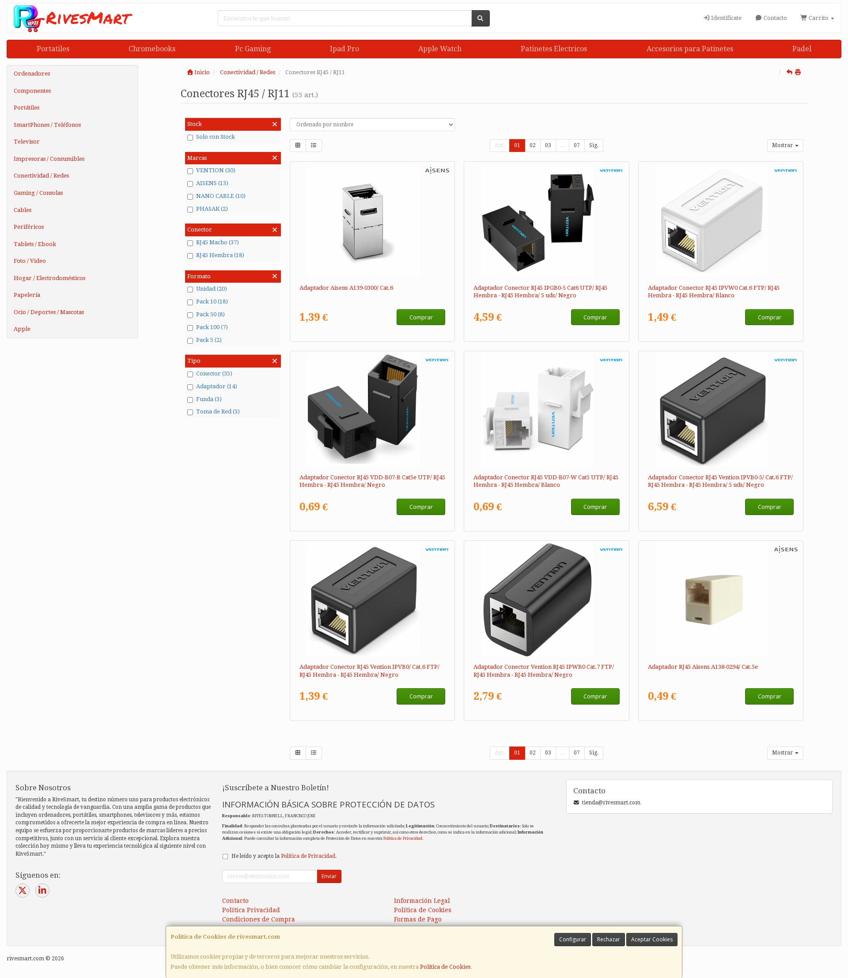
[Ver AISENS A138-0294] (721, 599)
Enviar (329, 876)
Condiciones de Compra (258, 919)
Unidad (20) (211, 288)
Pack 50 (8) (210, 314)
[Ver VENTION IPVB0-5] (721, 410)
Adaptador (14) (216, 386)
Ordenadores (32, 73)
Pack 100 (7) (212, 327)
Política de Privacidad (402, 838)
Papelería (27, 295)
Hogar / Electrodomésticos (49, 278)
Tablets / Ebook (35, 244)
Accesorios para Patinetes (690, 49)
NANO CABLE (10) (221, 196)
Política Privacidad (251, 910)
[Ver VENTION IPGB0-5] (547, 220)
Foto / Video (30, 261)
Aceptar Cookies (652, 939)
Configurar (572, 939)
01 (517, 145)
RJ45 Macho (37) (217, 242)
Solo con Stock (215, 136)
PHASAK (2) (212, 208)
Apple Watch (440, 49)
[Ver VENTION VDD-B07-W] (547, 410)
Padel (801, 49)
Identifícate (726, 18)
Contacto (774, 18)
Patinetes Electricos (554, 49)
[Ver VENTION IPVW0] (721, 220)
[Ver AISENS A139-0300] (372, 220)
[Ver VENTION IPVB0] (372, 599)
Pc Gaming (253, 49)
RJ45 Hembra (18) (220, 255)
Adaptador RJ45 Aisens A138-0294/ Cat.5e (703, 666)
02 (533, 145)
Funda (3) (209, 399)
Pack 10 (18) (212, 301)
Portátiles (26, 107)
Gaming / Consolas (38, 193)
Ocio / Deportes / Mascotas (49, 312)
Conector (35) (214, 373)
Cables (22, 210)
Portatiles (53, 49)
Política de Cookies (445, 966)
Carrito (818, 18)
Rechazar (608, 939)
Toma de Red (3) (218, 411)
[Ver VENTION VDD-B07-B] (372, 410)
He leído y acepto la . (284, 856)
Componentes (32, 90)
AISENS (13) (212, 183)
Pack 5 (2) (209, 340)
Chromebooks (152, 49)
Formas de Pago (418, 919)
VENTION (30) (215, 170)
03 (548, 145)
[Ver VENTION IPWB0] (547, 599)
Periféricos (29, 227)
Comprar (421, 317)
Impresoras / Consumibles (49, 158)
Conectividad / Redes (41, 175)
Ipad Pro (344, 49)
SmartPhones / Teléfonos (47, 124)
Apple (22, 329)
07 (577, 145)
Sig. (593, 145)
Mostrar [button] (783, 145)
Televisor (27, 141)
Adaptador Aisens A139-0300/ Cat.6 (346, 287)
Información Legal (422, 900)
